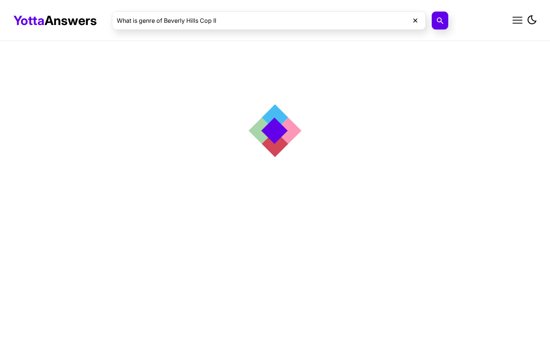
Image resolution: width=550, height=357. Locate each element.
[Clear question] (415, 20)
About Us (463, 38)
